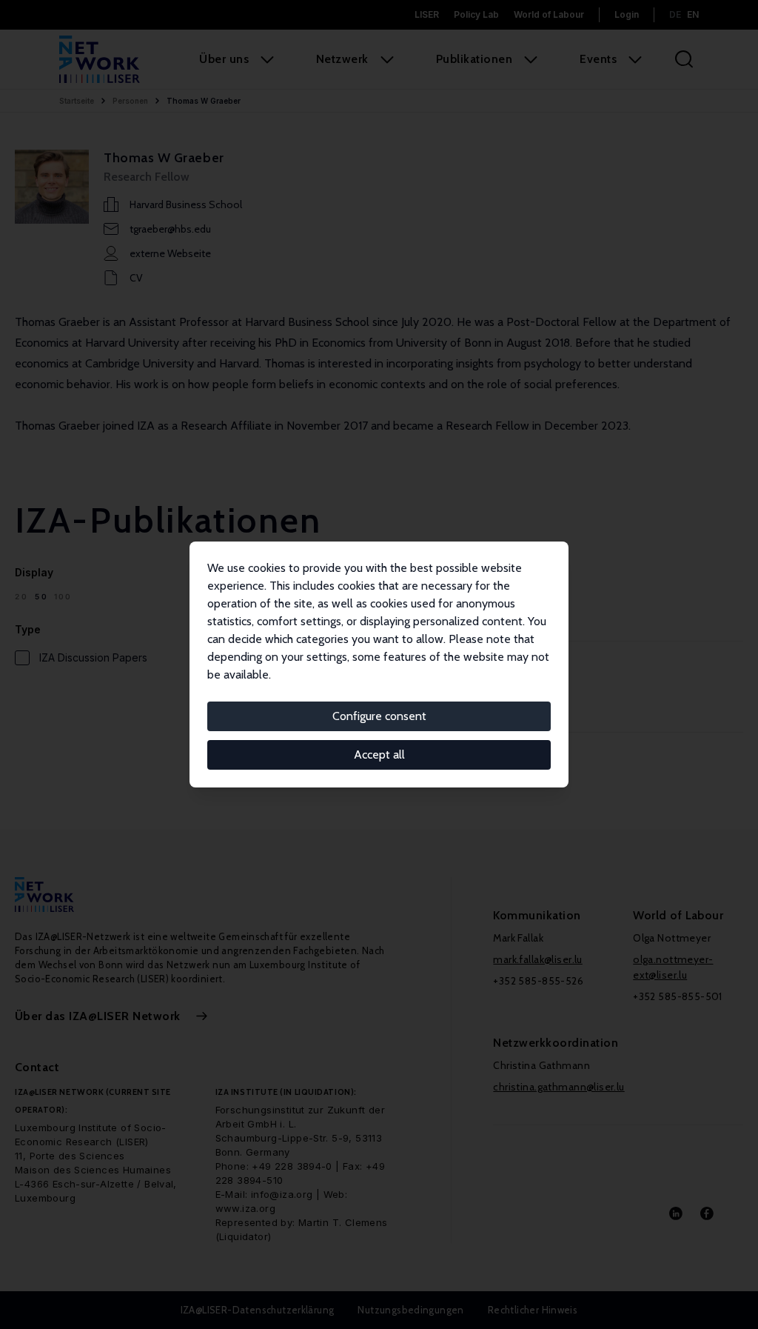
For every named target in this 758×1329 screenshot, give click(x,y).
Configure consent (379, 716)
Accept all (379, 754)
